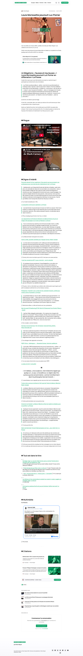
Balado (37, 2)
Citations (41, 2)
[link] (21, 2)
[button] (59, 3)
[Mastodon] (63, 650)
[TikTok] (65, 650)
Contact (49, 2)
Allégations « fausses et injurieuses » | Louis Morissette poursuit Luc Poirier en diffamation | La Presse (39, 75)
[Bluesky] (58, 650)
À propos (33, 2)
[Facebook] (52, 650)
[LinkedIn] (55, 650)
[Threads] (60, 650)
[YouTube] (68, 650)
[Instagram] (60, 653)
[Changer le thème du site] (56, 3)
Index (45, 2)
